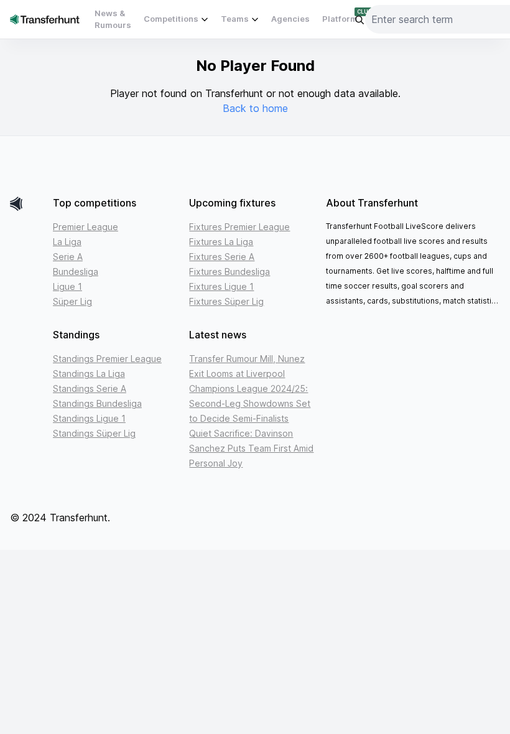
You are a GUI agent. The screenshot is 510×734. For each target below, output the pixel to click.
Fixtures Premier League (239, 226)
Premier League (85, 226)
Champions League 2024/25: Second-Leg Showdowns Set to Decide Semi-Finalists (249, 403)
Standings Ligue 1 (89, 418)
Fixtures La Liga (221, 241)
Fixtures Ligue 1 (221, 286)
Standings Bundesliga (97, 403)
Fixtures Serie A (221, 256)
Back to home (255, 108)
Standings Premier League (107, 358)
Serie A (68, 256)
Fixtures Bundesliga (229, 271)
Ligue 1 (67, 286)
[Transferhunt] (26, 204)
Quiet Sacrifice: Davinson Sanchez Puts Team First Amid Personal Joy (251, 448)
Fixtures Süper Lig (226, 301)
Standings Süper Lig (94, 433)
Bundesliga (75, 271)
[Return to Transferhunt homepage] (45, 19)
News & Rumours (113, 19)
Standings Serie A (89, 388)
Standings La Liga (89, 373)
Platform (340, 19)
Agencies (290, 19)
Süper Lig (72, 301)
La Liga (67, 241)
